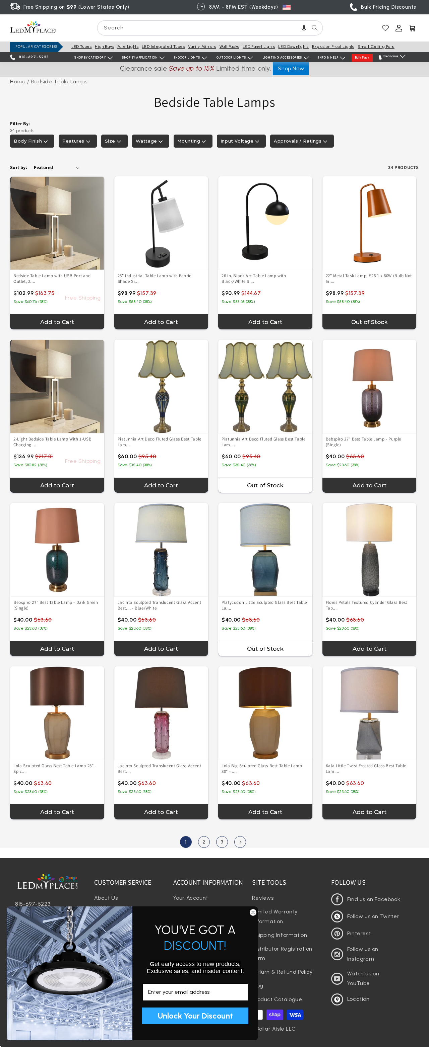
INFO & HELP (328, 57)
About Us (106, 898)
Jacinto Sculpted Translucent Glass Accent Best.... (159, 605)
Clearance (391, 56)
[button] (304, 28)
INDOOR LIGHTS (187, 57)
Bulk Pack (362, 57)
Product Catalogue (277, 999)
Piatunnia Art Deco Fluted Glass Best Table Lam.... (159, 442)
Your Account (190, 898)
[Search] (314, 27)
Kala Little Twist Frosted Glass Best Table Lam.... (366, 768)
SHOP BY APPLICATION (140, 57)
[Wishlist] (385, 28)
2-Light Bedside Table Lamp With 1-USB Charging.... (52, 442)
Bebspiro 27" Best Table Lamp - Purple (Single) (363, 442)
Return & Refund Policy (282, 972)
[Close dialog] (253, 912)
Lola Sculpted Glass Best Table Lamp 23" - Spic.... (55, 768)
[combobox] (210, 27)
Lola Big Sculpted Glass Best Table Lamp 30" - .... (262, 768)
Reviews (262, 898)
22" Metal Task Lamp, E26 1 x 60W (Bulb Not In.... (369, 278)
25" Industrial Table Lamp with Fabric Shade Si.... (154, 278)
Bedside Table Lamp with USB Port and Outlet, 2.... (52, 278)
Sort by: (18, 167)
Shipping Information (279, 935)
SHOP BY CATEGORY (90, 57)
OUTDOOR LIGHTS (231, 57)
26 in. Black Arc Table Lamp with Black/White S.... (254, 278)
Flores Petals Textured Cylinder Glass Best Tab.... (366, 605)
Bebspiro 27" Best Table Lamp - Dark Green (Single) (55, 605)
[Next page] (240, 842)
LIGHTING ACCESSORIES (282, 57)
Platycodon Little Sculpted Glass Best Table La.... (264, 605)
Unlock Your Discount (195, 1016)
